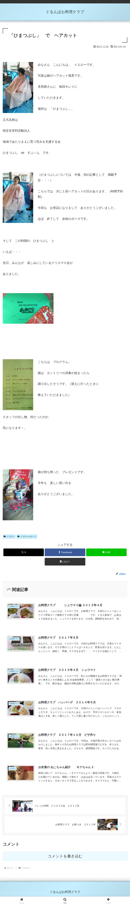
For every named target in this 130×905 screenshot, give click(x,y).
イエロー (10, 536)
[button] (65, 561)
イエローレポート (28, 536)
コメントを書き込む (65, 856)
